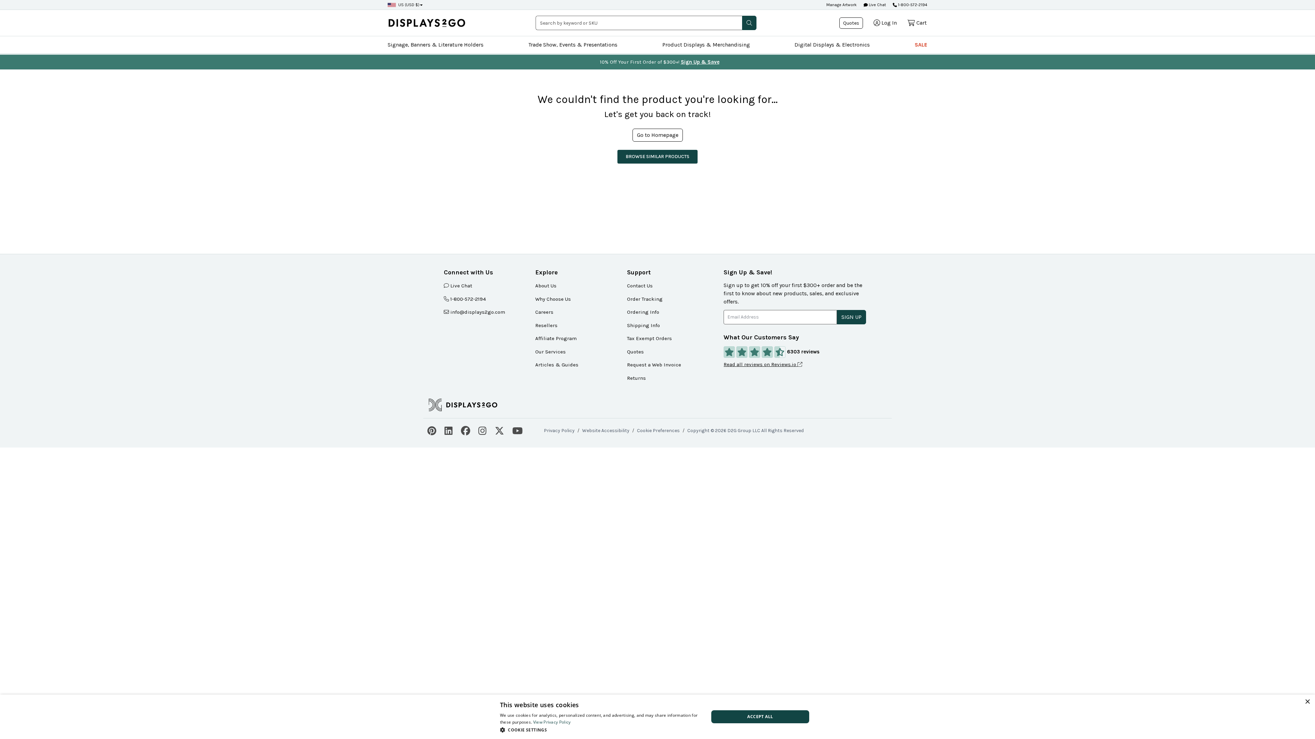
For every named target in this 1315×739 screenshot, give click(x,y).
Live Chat (877, 4)
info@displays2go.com (477, 312)
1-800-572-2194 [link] (468, 299)
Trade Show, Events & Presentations (572, 44)
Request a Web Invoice (654, 365)
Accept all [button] (760, 716)
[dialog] (657, 717)
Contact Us (640, 286)
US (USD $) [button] (408, 4)
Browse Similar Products (657, 156)
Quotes (851, 23)
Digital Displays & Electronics (832, 44)
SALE (921, 44)
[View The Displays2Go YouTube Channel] (517, 430)
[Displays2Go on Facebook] (465, 430)
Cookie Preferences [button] (658, 430)
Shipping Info (643, 325)
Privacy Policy (559, 430)
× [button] (1307, 701)
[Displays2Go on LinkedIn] (448, 430)
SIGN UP (851, 317)
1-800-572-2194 (912, 4)
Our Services (550, 352)
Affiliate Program (556, 338)
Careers (544, 312)
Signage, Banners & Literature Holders (436, 44)
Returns (636, 378)
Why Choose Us (553, 299)
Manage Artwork (841, 4)
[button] (749, 23)
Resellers (546, 325)
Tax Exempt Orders (649, 338)
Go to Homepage (657, 135)
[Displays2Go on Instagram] (482, 430)
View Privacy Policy (552, 722)
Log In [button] (889, 23)
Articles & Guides (556, 365)
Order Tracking (645, 299)
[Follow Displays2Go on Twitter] (499, 430)
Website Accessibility (605, 430)
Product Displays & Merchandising (706, 44)
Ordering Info (643, 312)
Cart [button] (921, 23)
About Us (545, 286)
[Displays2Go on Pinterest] (431, 430)
